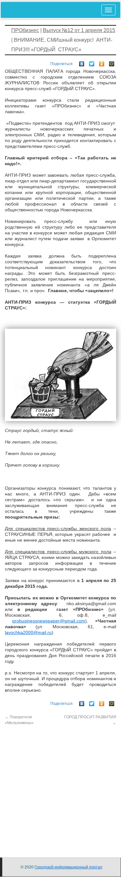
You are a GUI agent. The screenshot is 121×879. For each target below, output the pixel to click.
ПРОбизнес (25, 30)
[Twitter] (91, 62)
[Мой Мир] (111, 62)
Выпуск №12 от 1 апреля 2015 (79, 30)
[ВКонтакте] (81, 62)
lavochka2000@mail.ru (28, 632)
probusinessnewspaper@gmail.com (48, 620)
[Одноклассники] (101, 62)
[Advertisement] (60, 786)
